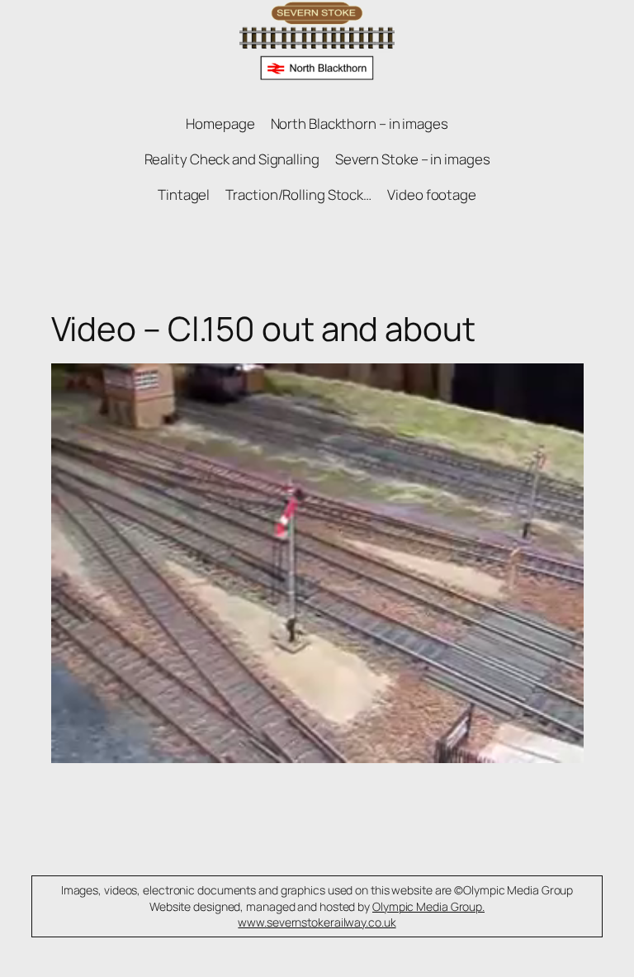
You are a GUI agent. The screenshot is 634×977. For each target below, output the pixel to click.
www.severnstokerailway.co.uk (316, 922)
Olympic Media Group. (428, 906)
